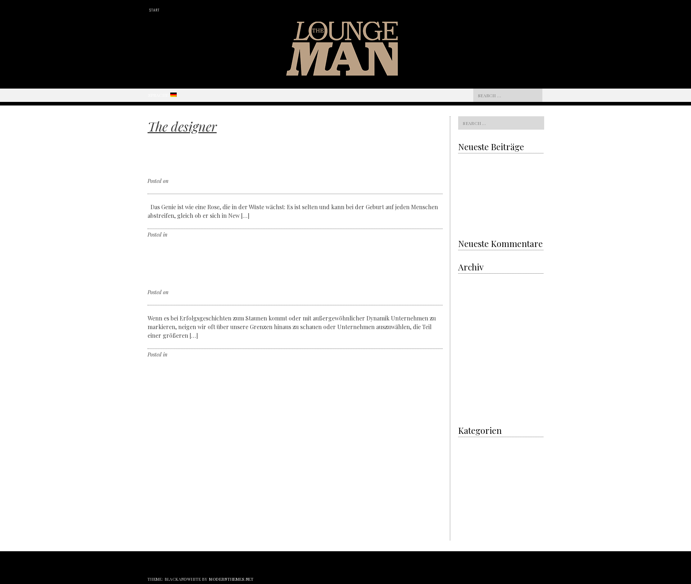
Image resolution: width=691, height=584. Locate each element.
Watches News (472, 527)
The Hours (468, 518)
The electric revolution (481, 191)
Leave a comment (215, 234)
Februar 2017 (471, 392)
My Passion (469, 462)
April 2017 (468, 382)
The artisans (470, 480)
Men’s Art (467, 452)
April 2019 (468, 308)
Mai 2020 (467, 289)
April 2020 (468, 298)
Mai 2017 (467, 373)
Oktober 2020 (471, 280)
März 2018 (468, 345)
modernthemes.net (231, 579)
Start (154, 10)
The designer (182, 234)
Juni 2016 (468, 411)
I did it (464, 443)
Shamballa (484, 220)
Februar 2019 (471, 317)
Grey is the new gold (483, 176)
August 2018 (470, 326)
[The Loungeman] (345, 73)
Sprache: (159, 95)
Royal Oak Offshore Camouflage (490, 206)
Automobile (469, 490)
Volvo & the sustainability (484, 161)
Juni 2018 (468, 336)
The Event (468, 509)
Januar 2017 (470, 401)
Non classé (468, 471)
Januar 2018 (470, 354)
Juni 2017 (468, 364)
